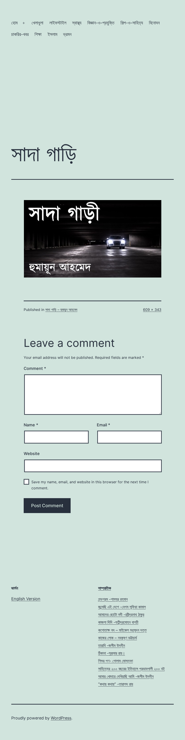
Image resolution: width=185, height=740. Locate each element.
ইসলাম (52, 34)
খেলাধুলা (37, 23)
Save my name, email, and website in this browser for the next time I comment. (89, 485)
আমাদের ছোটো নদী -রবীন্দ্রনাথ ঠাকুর (121, 614)
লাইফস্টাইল (57, 23)
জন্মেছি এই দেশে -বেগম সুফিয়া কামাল (122, 607)
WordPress (61, 718)
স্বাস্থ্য (76, 23)
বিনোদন (154, 23)
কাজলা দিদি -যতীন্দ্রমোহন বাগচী (118, 622)
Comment (35, 368)
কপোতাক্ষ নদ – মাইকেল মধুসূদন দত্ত (122, 630)
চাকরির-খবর (20, 34)
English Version (25, 598)
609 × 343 (152, 309)
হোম (14, 23)
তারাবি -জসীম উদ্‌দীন (111, 645)
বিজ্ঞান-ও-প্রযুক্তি (100, 23)
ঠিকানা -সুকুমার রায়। (111, 653)
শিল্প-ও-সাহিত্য (131, 23)
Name (31, 425)
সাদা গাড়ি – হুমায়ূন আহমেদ (61, 309)
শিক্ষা (38, 34)
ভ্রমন (67, 34)
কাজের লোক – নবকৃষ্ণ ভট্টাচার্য (117, 637)
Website (32, 453)
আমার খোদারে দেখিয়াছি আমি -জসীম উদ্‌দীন (126, 676)
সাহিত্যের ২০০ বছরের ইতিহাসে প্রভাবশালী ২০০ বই (131, 668)
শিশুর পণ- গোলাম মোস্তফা (115, 660)
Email (103, 425)
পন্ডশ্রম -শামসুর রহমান (113, 599)
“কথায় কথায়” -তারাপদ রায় (115, 684)
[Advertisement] (92, 101)
